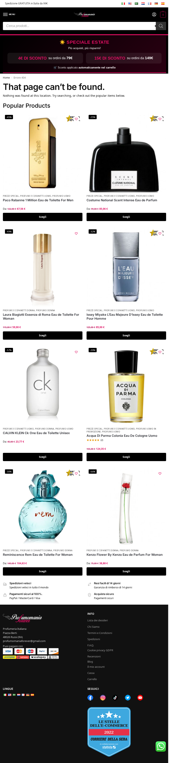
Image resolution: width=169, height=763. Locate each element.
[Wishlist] (76, 119)
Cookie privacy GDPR (100, 650)
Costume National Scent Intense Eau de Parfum (122, 200)
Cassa (90, 673)
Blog (90, 661)
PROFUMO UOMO (61, 196)
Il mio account (96, 667)
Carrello (92, 679)
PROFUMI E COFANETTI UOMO (35, 196)
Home (6, 77)
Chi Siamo (93, 627)
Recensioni (94, 656)
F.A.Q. (90, 645)
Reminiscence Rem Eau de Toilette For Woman (38, 555)
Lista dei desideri (97, 620)
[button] (162, 15)
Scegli (42, 217)
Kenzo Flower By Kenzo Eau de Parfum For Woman (125, 555)
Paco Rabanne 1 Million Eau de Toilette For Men (38, 200)
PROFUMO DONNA (45, 310)
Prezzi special (11, 196)
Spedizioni (93, 639)
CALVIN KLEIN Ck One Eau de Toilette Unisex (36, 433)
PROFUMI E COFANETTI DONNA (19, 310)
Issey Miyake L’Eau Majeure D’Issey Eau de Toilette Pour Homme (125, 317)
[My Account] (154, 14)
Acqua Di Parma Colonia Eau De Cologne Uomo (122, 436)
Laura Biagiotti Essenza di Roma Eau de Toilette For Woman (41, 317)
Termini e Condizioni (99, 633)
